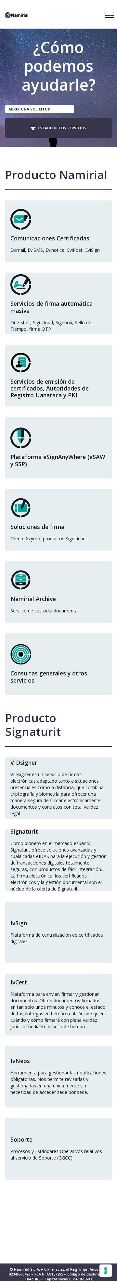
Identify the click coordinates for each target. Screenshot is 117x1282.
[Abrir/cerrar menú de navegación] (109, 15)
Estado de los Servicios (61, 127)
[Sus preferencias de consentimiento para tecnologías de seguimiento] (105, 1270)
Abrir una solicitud (29, 109)
